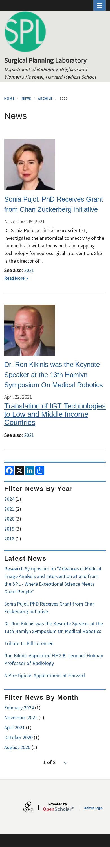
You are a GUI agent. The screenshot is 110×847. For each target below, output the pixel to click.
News (26, 98)
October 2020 (18, 737)
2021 (29, 270)
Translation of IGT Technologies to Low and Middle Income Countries (55, 414)
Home (9, 98)
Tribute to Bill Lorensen (29, 643)
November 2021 (21, 717)
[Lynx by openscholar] (33, 807)
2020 (9, 519)
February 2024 (19, 707)
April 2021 (14, 727)
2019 (9, 528)
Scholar (57, 807)
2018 (9, 538)
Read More (18, 278)
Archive (45, 98)
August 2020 (17, 747)
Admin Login (93, 808)
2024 (9, 499)
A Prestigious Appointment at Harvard (44, 675)
